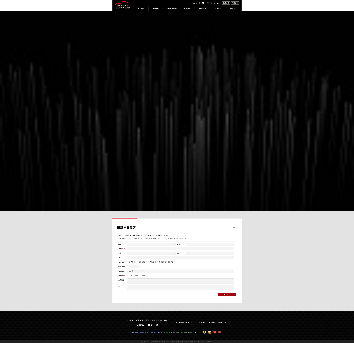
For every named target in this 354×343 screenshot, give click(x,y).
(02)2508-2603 (205, 3)
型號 (178, 244)
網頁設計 (210, 341)
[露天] (209, 332)
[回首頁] (122, 5)
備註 (119, 286)
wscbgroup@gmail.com (218, 322)
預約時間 (121, 271)
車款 (119, 244)
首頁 (234, 227)
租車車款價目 (171, 9)
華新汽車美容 (174, 332)
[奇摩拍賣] (204, 332)
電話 (178, 253)
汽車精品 (218, 9)
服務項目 (156, 9)
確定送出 (227, 294)
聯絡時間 (121, 275)
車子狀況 (121, 280)
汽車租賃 (235, 3)
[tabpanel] (177, 111)
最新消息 (202, 9)
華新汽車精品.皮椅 (142, 332)
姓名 (119, 253)
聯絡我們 (233, 9)
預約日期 (121, 266)
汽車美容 (226, 3)
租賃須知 (187, 9)
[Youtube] (219, 332)
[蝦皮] (214, 332)
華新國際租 (158, 332)
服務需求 (121, 262)
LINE (120, 257)
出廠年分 (121, 248)
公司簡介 (140, 9)
